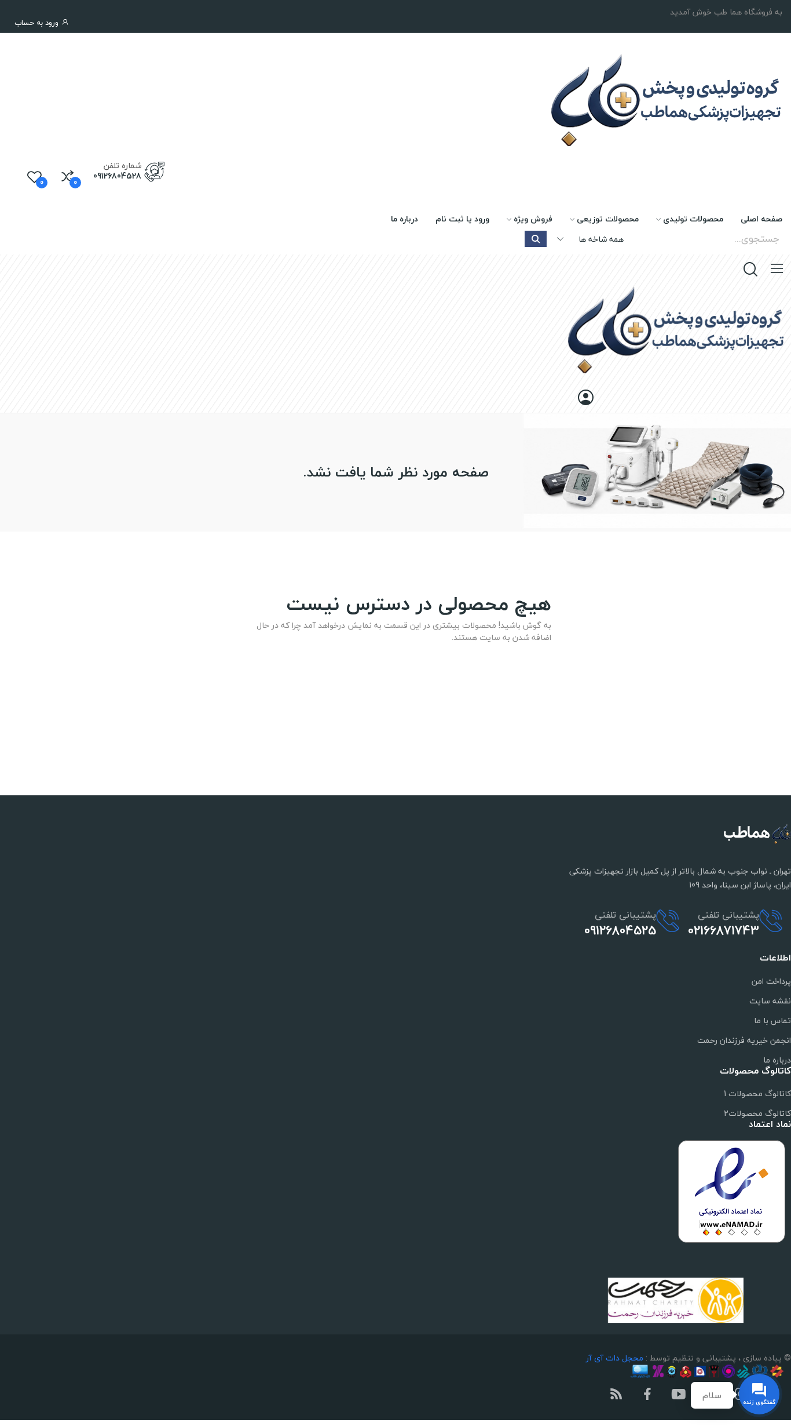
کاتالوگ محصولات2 (757, 1113)
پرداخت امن (771, 981)
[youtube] (679, 1395)
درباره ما (777, 1060)
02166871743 (723, 930)
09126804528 (117, 176)
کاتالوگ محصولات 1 (757, 1093)
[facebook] (647, 1395)
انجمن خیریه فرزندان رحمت (744, 1040)
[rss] (616, 1395)
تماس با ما (772, 1020)
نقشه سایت (770, 1001)
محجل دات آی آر (614, 1358)
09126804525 (620, 930)
